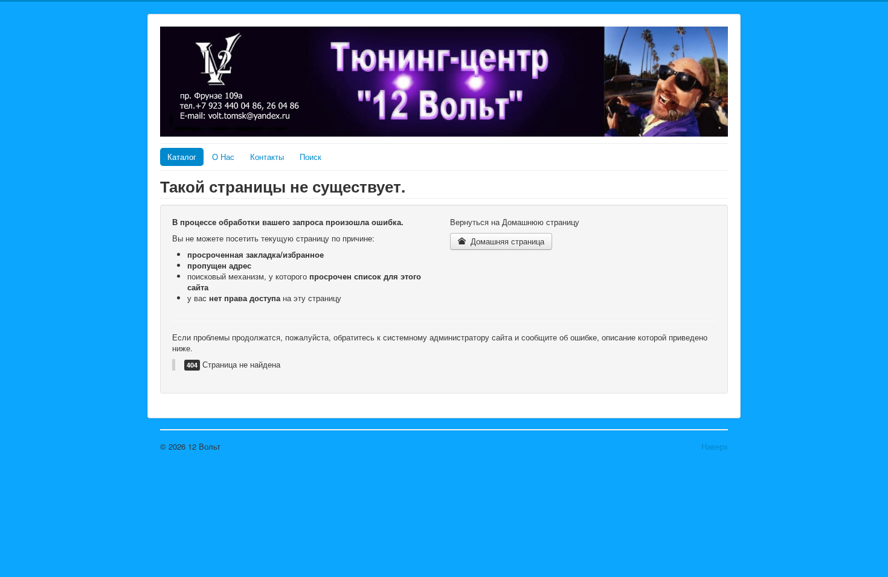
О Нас (223, 156)
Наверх (714, 446)
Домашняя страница (506, 241)
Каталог (181, 156)
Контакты (267, 156)
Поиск (310, 156)
